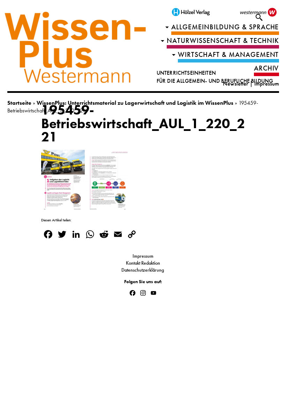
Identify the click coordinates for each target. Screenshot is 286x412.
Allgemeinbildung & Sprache (225, 27)
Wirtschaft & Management (228, 54)
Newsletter (235, 83)
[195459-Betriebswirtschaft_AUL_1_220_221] (84, 207)
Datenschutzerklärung (143, 270)
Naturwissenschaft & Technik (223, 40)
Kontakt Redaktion (143, 263)
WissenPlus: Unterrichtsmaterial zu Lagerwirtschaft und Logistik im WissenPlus (135, 102)
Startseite (19, 102)
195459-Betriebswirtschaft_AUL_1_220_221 (143, 123)
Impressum (266, 83)
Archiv (266, 68)
